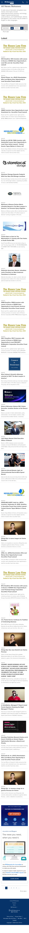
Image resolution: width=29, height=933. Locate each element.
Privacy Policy (18, 916)
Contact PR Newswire (14, 901)
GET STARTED (14, 814)
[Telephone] (23, 2)
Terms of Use (10, 916)
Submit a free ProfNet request (15, 873)
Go (21, 28)
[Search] (27, 2)
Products (14, 903)
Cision (17, 922)
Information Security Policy (9, 918)
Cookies (15, 920)
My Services (14, 907)
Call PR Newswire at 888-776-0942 (15, 911)
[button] (12, 28)
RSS (25, 918)
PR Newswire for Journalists (13, 864)
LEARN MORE (14, 879)
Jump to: (8, 26)
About (14, 905)
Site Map (20, 918)
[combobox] (17, 28)
